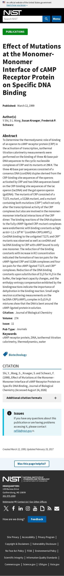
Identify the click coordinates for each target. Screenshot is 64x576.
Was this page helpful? (32, 464)
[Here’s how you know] (32, 4)
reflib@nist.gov (23, 431)
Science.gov (29, 564)
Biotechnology (18, 355)
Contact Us (23, 501)
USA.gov (43, 564)
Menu (56, 19)
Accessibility (28, 537)
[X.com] (6, 508)
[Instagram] (28, 508)
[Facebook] (13, 508)
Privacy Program (46, 537)
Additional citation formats (24, 398)
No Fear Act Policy (14, 550)
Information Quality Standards (41, 557)
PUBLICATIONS (15, 32)
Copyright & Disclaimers (17, 543)
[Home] (13, 12)
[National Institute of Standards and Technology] (26, 479)
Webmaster (8, 501)
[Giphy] (42, 508)
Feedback (37, 519)
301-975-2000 (9, 495)
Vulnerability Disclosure (44, 543)
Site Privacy (13, 537)
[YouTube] (35, 508)
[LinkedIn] (20, 508)
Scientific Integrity (13, 557)
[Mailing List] (56, 508)
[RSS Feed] (49, 508)
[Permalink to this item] (17, 117)
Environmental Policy (45, 550)
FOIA (29, 550)
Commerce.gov (12, 564)
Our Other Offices (38, 501)
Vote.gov (54, 564)
